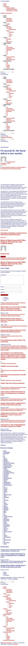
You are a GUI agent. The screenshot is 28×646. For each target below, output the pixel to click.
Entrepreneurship (10, 8)
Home (4, 15)
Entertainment (6, 482)
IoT (7, 51)
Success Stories (10, 56)
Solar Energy (9, 47)
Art (4, 456)
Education (5, 477)
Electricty (11, 32)
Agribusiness (12, 29)
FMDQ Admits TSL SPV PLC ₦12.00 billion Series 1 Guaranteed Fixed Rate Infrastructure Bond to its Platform (13, 308)
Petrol (10, 35)
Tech (4, 44)
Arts (4, 457)
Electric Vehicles (10, 48)
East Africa (9, 18)
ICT (7, 46)
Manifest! (15, 579)
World (4, 5)
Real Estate (9, 41)
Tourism (5, 535)
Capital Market (7, 43)
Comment (3, 275)
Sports (5, 527)
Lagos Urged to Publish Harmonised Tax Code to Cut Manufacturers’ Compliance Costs (13, 393)
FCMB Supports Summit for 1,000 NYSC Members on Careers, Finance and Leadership (13, 414)
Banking (5, 460)
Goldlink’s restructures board (9, 366)
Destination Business (11, 9)
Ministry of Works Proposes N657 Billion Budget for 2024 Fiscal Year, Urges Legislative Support (13, 263)
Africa (4, 3)
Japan (7, 67)
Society (5, 523)
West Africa (9, 19)
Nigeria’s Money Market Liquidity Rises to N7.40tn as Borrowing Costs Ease (13, 404)
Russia (8, 65)
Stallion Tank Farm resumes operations (12, 383)
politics (5, 518)
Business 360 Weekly (8, 69)
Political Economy (7, 516)
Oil (10, 33)
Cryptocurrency (7, 471)
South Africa (9, 21)
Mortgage (5, 509)
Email (2, 289)
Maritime (8, 26)
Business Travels (7, 466)
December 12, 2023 (5, 163)
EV (7, 54)
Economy (5, 25)
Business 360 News (7, 577)
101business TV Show (12, 10)
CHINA (8, 66)
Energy (8, 30)
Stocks (5, 530)
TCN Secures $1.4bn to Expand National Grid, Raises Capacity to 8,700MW (13, 425)
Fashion (5, 487)
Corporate (5, 470)
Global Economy (7, 61)
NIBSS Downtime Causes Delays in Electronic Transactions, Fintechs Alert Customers (12, 320)
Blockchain (9, 50)
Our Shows (6, 6)
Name (2, 287)
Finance (5, 37)
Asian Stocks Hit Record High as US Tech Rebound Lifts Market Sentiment (13, 331)
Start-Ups (8, 58)
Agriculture (9, 28)
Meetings (5, 508)
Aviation (5, 459)
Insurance (8, 39)
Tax (7, 40)
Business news (7, 464)
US (7, 63)
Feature (8, 24)
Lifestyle (5, 504)
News (4, 22)
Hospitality (6, 497)
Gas (10, 36)
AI (6, 52)
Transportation (7, 537)
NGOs (4, 512)
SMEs (4, 55)
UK (7, 62)
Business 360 (11, 162)
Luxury (5, 505)
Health (5, 496)
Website (3, 292)
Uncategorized (7, 540)
